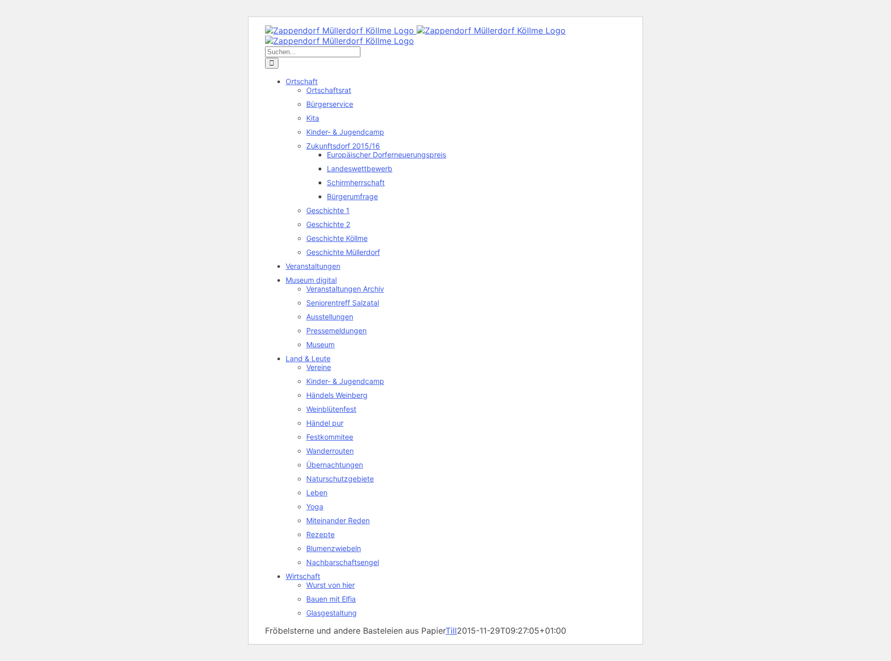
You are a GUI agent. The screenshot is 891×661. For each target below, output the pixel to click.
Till (451, 630)
